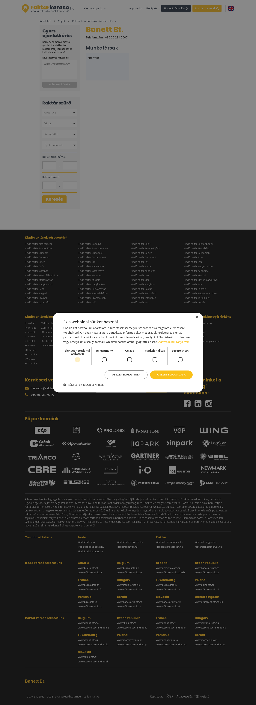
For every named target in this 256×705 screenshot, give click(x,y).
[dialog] (128, 352)
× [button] (196, 317)
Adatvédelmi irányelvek (173, 342)
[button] (83, 385)
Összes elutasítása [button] (126, 374)
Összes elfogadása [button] (171, 374)
